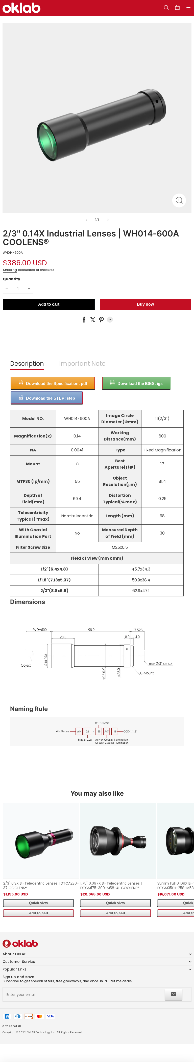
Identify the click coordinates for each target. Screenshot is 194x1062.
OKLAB (17, 1026)
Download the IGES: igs (140, 383)
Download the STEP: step (50, 398)
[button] (188, 8)
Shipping (10, 270)
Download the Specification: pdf (56, 383)
